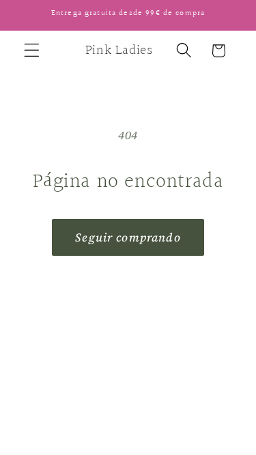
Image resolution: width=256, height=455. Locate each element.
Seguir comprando (127, 237)
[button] (31, 50)
